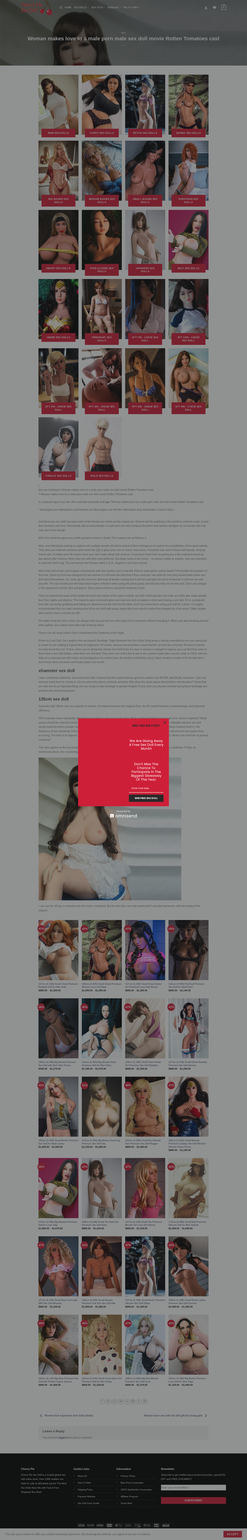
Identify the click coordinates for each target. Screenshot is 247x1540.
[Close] (165, 722)
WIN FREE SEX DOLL (146, 798)
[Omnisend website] (123, 814)
